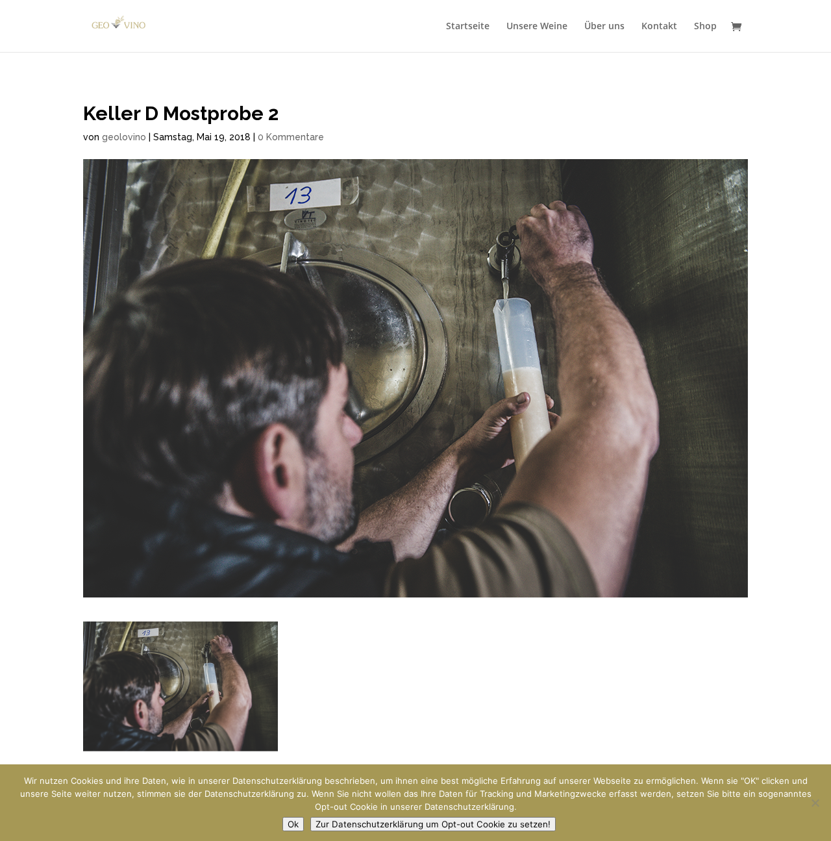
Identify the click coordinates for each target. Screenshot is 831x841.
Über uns (604, 26)
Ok (293, 824)
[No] (814, 802)
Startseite (468, 26)
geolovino (124, 137)
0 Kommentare (291, 137)
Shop (705, 26)
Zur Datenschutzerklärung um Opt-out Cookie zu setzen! (433, 824)
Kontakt (659, 26)
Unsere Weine (536, 26)
